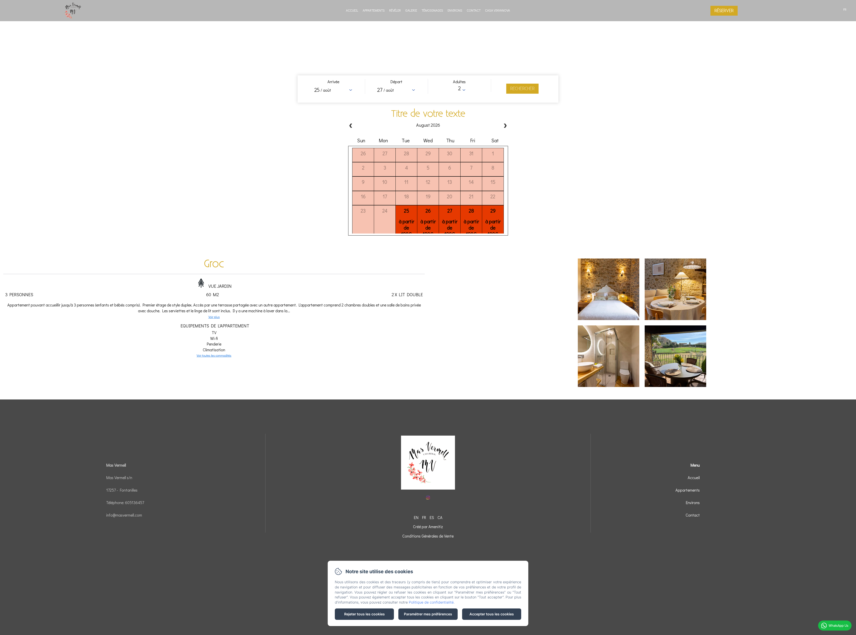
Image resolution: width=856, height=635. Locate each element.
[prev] (350, 126)
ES (432, 517)
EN (416, 517)
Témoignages (432, 10)
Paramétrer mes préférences (428, 614)
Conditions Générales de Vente (428, 536)
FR (424, 517)
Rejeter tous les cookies (364, 614)
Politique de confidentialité (431, 602)
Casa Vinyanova (497, 10)
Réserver (724, 10)
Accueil (352, 10)
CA (440, 517)
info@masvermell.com (124, 515)
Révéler (395, 10)
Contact (474, 10)
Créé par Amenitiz (428, 526)
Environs (455, 10)
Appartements (374, 10)
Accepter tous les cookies (491, 614)
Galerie (411, 10)
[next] (505, 126)
